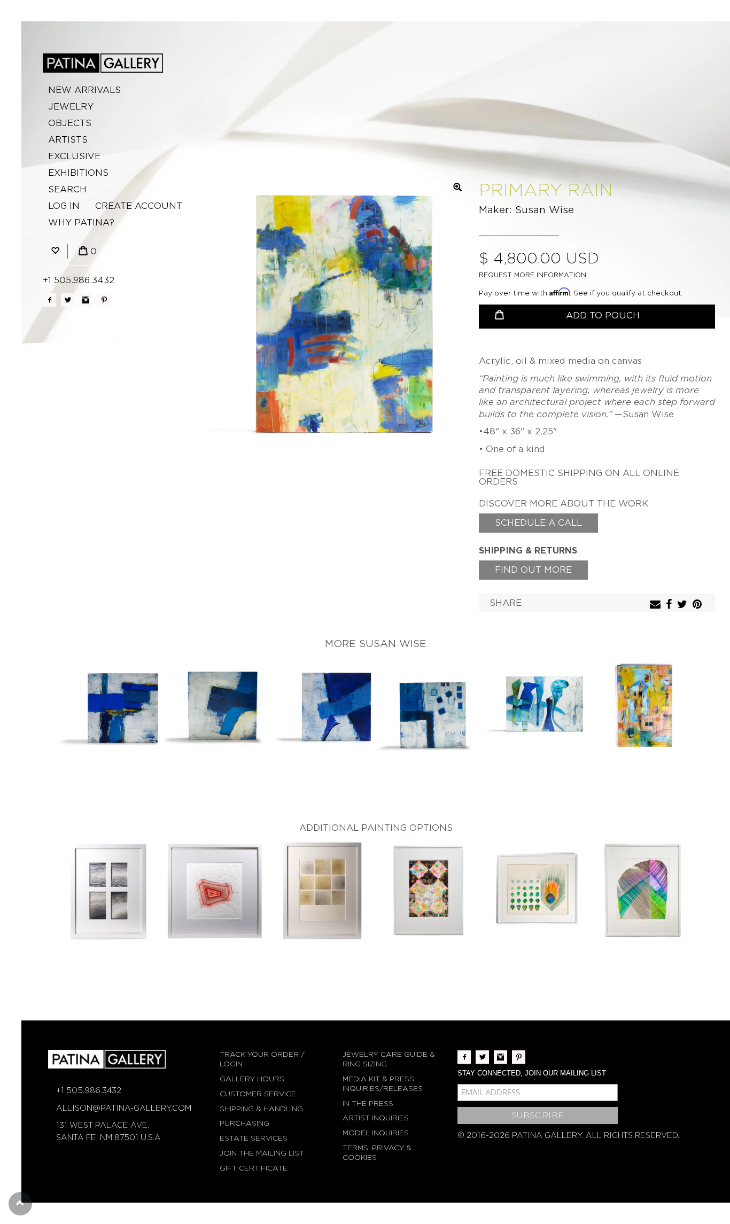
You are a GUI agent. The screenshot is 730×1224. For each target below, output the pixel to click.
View (108, 708)
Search (67, 189)
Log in (64, 206)
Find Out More (533, 570)
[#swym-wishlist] (55, 251)
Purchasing (244, 1123)
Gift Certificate (254, 1168)
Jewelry (71, 107)
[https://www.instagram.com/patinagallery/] (85, 300)
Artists (68, 140)
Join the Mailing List (262, 1153)
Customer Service (258, 1094)
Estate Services (254, 1138)
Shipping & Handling (261, 1109)
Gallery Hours (252, 1079)
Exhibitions (78, 173)
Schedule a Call (538, 523)
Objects (69, 123)
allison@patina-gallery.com (123, 1108)
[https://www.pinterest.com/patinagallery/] (104, 300)
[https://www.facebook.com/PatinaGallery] (49, 300)
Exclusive (74, 156)
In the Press (368, 1104)
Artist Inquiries (376, 1118)
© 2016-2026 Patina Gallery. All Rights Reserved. (568, 1135)
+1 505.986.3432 (78, 280)
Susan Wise (544, 209)
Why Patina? (81, 222)
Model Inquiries (376, 1133)
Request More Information (532, 275)
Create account (138, 206)
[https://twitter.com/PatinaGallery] (67, 300)
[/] (103, 63)
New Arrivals (84, 90)
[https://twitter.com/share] (683, 605)
